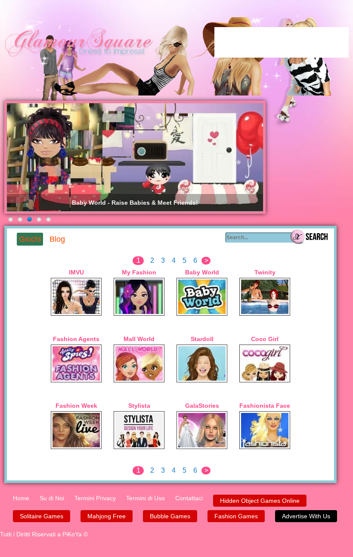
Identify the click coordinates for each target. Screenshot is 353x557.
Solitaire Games (41, 516)
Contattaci (189, 498)
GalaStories (202, 405)
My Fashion (139, 272)
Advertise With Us (306, 516)
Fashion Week (76, 405)
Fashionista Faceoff (264, 405)
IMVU (76, 272)
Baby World (202, 272)
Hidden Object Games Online (260, 500)
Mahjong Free (106, 516)
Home (21, 498)
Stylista (139, 405)
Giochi (30, 239)
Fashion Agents (76, 338)
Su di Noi (52, 498)
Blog (57, 239)
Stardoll (202, 338)
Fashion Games (236, 516)
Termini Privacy (95, 498)
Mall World (139, 338)
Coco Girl (265, 338)
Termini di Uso (145, 498)
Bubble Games (170, 516)
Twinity (265, 272)
